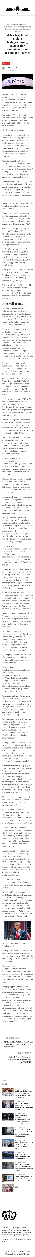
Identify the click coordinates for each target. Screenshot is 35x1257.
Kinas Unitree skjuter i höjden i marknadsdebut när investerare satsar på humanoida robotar (23, 1120)
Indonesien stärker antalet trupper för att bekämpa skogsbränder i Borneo (24, 1168)
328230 (17, 1187)
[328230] (8, 1188)
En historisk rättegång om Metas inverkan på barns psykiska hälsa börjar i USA (23, 1094)
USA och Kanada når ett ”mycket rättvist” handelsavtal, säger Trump (24, 1145)
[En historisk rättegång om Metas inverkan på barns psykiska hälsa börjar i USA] (8, 1092)
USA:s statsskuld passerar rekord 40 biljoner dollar (22, 1156)
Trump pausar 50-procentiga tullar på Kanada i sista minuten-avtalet (24, 1106)
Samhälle (15, 24)
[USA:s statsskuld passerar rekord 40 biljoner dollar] (8, 1155)
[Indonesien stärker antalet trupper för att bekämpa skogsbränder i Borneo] (8, 1165)
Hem (8, 24)
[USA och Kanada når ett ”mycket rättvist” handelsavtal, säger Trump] (8, 1143)
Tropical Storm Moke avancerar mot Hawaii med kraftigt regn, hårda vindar (23, 1133)
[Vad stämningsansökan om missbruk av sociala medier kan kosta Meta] (8, 1178)
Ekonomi (23, 24)
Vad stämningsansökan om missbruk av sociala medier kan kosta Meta (23, 1179)
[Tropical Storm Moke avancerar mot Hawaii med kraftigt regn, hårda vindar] (8, 1131)
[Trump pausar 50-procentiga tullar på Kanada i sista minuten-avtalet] (8, 1104)
